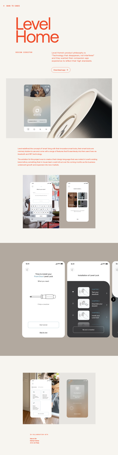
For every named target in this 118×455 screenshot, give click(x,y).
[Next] (113, 299)
